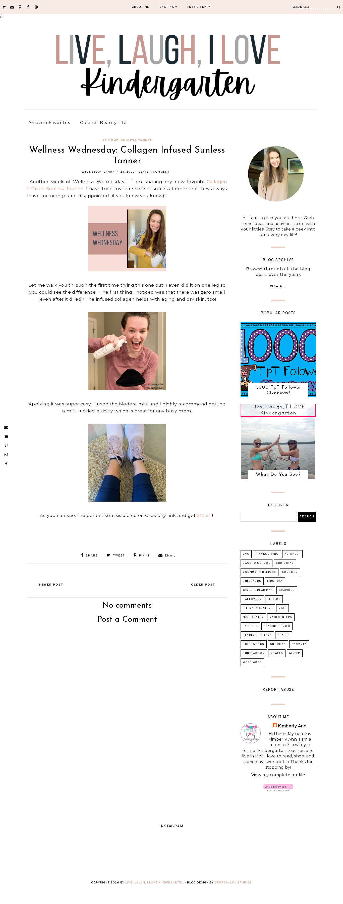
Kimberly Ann (292, 726)
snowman (278, 644)
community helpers (259, 572)
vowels (276, 653)
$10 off (204, 515)
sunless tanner (136, 141)
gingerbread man (258, 590)
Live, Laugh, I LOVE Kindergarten (154, 883)
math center (253, 617)
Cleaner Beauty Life (103, 122)
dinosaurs (252, 581)
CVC (246, 554)
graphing (287, 590)
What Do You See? (278, 475)
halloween (252, 599)
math (282, 608)
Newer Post (51, 585)
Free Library (199, 7)
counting (290, 572)
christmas (285, 563)
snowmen (299, 644)
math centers (280, 617)
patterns (250, 626)
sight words (253, 644)
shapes (283, 635)
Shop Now (168, 7)
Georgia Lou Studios (233, 883)
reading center (277, 626)
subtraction (254, 653)
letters (274, 599)
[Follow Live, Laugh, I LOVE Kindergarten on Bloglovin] (278, 789)
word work (252, 662)
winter (294, 653)
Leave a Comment (154, 172)
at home (110, 141)
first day (275, 581)
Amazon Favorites (49, 122)
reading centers (257, 635)
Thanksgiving (267, 554)
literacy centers (258, 608)
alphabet (292, 554)
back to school (256, 563)
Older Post (203, 585)
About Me (140, 7)
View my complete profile (278, 774)
